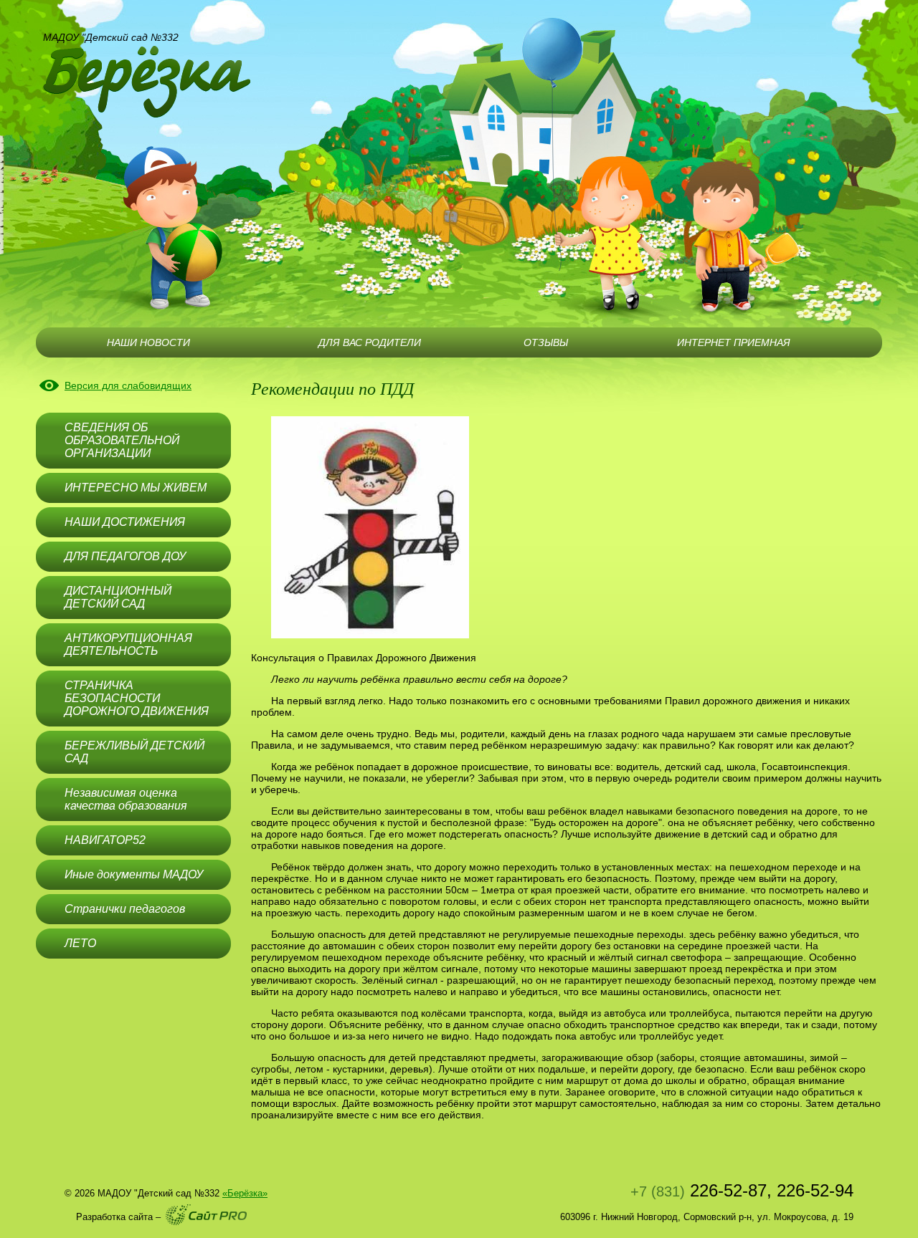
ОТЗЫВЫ (546, 342)
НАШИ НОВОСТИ (148, 342)
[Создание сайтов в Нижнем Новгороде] (206, 1214)
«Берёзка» (245, 1193)
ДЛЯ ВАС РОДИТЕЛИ (369, 342)
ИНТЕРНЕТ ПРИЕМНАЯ (733, 342)
